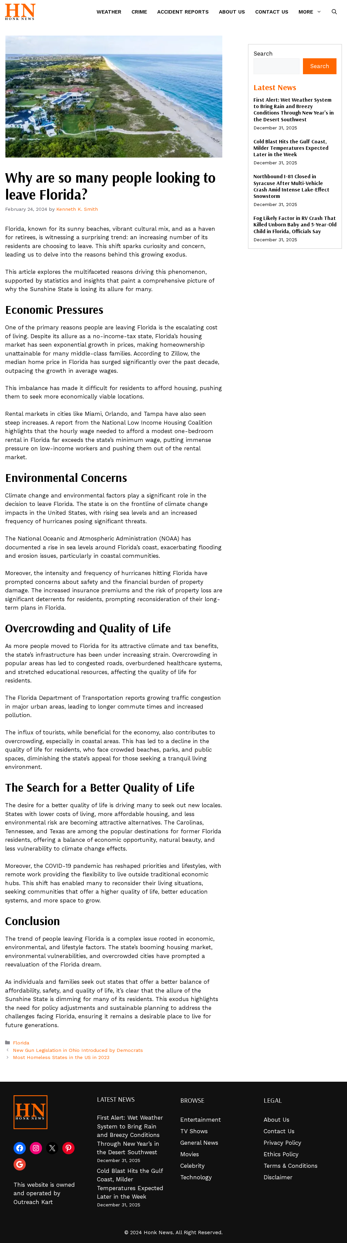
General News (199, 1142)
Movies (189, 1154)
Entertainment (200, 1119)
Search (263, 53)
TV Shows (194, 1131)
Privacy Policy (282, 1142)
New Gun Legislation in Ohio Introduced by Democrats (78, 1050)
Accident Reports (183, 12)
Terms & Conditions (291, 1165)
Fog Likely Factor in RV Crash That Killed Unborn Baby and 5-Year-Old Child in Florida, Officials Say (294, 224)
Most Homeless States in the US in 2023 (61, 1057)
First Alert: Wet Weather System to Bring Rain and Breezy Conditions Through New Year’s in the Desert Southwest (293, 109)
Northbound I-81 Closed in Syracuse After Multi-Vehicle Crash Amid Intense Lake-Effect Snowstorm (291, 186)
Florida (21, 1043)
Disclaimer (278, 1177)
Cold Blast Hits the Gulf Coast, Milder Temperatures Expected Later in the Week (290, 148)
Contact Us (271, 12)
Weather (109, 12)
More (306, 12)
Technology (196, 1177)
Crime (139, 12)
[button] (334, 11)
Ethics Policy (281, 1154)
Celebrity (192, 1165)
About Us (232, 12)
